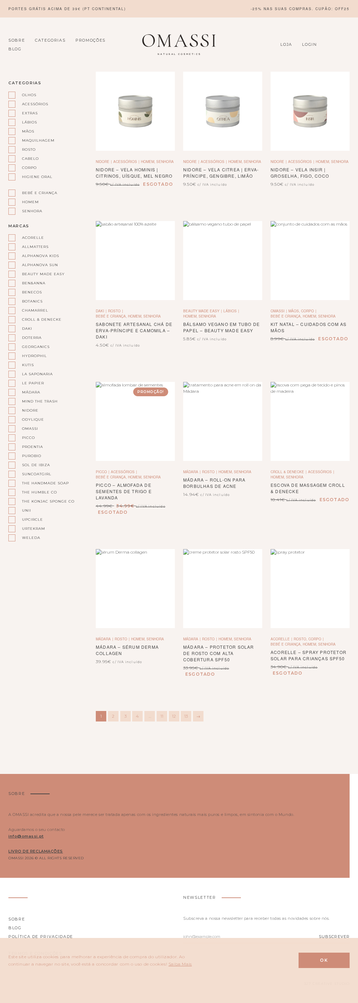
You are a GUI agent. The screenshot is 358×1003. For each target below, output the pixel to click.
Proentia (32, 446)
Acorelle (33, 237)
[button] (222, 111)
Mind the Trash (40, 401)
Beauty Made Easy (43, 274)
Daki (27, 328)
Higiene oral (37, 177)
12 (174, 716)
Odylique (33, 419)
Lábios (29, 122)
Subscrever (334, 936)
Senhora (32, 211)
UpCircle (32, 519)
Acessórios (35, 104)
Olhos (29, 95)
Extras (30, 113)
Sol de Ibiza (36, 465)
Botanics (32, 301)
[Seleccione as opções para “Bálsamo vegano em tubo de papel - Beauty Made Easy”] (222, 261)
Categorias (50, 40)
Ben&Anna (33, 283)
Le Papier (33, 383)
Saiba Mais (180, 964)
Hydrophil (34, 356)
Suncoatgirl (36, 474)
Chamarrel (35, 310)
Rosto (29, 149)
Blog (15, 49)
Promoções (91, 40)
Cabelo (30, 158)
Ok (324, 960)
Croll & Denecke (42, 319)
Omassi (30, 428)
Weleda (31, 537)
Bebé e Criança (39, 193)
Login (309, 44)
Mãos (28, 131)
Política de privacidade (40, 936)
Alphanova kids (40, 256)
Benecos (32, 292)
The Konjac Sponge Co (48, 501)
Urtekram (33, 528)
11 (161, 716)
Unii (26, 510)
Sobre (16, 40)
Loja (286, 44)
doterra (32, 337)
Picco (28, 437)
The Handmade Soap (45, 483)
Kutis (28, 365)
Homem (30, 202)
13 (186, 716)
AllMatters (35, 246)
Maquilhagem (38, 140)
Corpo (29, 167)
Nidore (30, 410)
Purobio (31, 456)
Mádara (31, 392)
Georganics (36, 346)
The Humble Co (39, 492)
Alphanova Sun (40, 265)
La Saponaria (37, 374)
